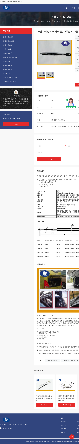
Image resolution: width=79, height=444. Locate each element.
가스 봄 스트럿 (7, 53)
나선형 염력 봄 (7, 69)
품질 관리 (63, 429)
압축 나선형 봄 (7, 65)
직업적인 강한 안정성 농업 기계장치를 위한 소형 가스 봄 (44, 398)
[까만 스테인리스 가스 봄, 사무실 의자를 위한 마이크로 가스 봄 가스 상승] (54, 52)
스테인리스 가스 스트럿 (10, 57)
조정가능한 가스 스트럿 (10, 77)
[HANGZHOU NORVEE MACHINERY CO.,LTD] (6, 7)
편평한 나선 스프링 (8, 41)
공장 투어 (63, 425)
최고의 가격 (44, 405)
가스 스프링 (70, 325)
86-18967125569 (15, 118)
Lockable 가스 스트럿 (9, 81)
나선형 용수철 (7, 49)
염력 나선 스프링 (8, 45)
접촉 (16, 124)
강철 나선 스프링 (8, 37)
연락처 (63, 432)
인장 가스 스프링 (52, 360)
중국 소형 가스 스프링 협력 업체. (32, 441)
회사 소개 (63, 421)
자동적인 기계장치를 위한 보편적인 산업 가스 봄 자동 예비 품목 (66, 398)
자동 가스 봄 (6, 73)
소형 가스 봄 (40, 21)
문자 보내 (49, 159)
